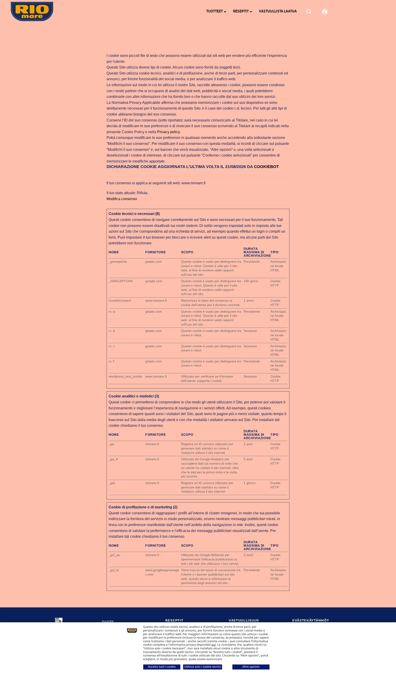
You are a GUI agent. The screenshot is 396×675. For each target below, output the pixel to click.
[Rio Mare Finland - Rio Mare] (40, 11)
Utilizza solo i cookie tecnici (202, 666)
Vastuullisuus (244, 621)
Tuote (108, 622)
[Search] (309, 11)
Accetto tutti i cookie (162, 666)
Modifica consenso (122, 199)
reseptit (174, 621)
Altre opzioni (251, 666)
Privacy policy (168, 132)
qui (214, 644)
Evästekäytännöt (310, 621)
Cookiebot (266, 166)
